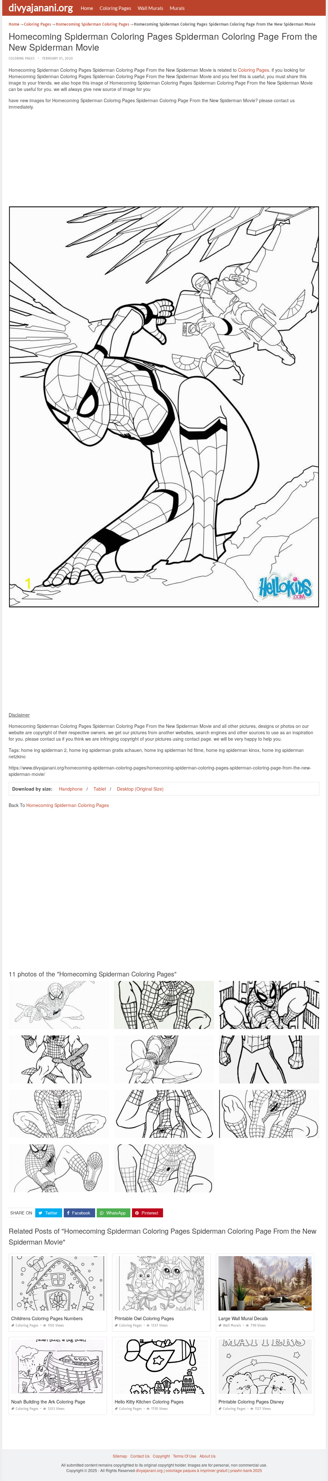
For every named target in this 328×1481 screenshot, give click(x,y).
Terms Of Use (184, 1456)
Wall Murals (150, 8)
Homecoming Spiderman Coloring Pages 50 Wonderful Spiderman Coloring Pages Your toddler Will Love (207, 1132)
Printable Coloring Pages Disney (251, 1401)
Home (87, 8)
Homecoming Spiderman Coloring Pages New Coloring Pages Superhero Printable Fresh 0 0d (198, 1023)
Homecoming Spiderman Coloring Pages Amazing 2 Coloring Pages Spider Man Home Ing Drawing (97, 1023)
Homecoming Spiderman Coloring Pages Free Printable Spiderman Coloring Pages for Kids (90, 1132)
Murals (177, 8)
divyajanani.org (41, 7)
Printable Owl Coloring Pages (144, 1318)
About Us (208, 1456)
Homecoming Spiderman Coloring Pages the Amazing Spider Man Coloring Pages (82, 1186)
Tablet (100, 789)
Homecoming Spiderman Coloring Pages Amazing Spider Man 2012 (175, 1077)
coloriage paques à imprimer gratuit (196, 1470)
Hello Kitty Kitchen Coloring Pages (149, 1401)
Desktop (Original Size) (140, 789)
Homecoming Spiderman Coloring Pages (67, 805)
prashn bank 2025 (246, 1470)
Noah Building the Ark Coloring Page (48, 1401)
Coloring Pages (115, 8)
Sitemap (120, 1456)
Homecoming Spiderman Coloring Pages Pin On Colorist (59, 1077)
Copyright (161, 1456)
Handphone (71, 789)
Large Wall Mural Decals (243, 1318)
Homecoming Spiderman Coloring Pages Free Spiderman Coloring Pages (180, 1186)
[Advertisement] (164, 159)
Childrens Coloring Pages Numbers (47, 1318)
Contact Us (140, 1456)
